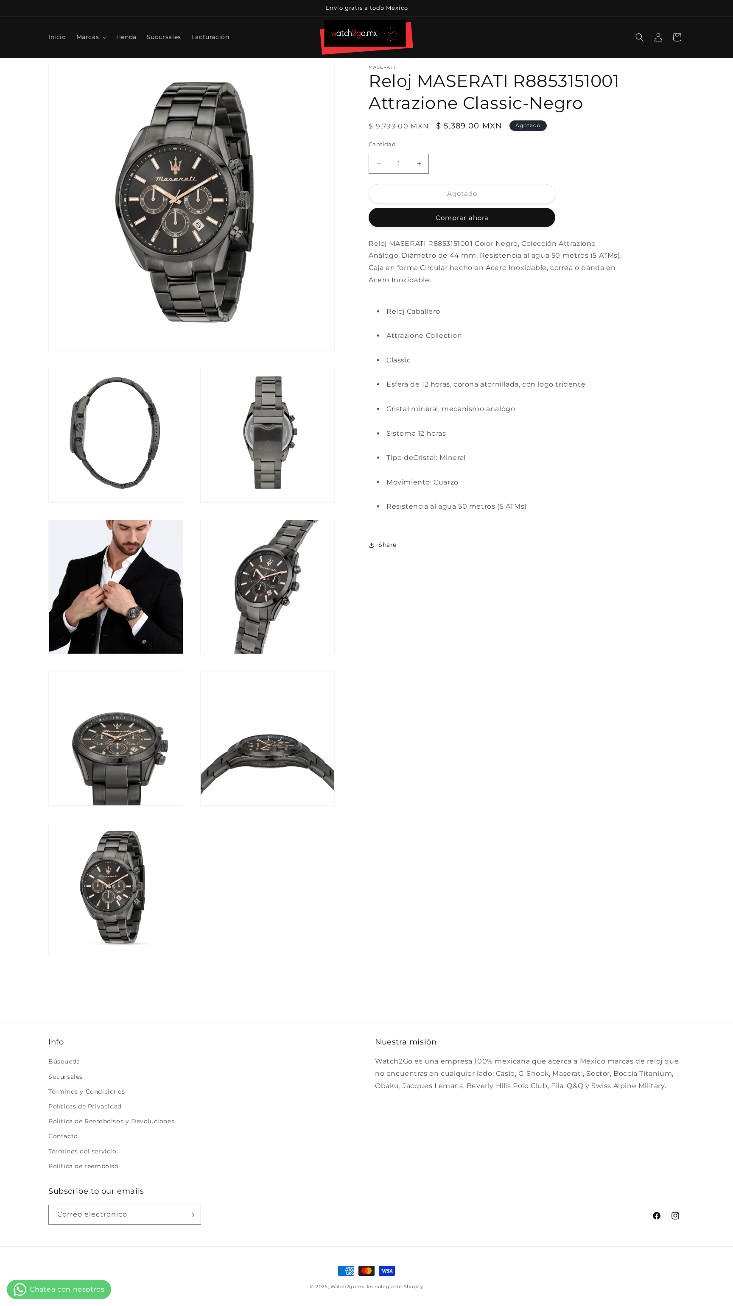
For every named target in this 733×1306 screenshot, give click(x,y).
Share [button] (387, 545)
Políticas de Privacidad (85, 1106)
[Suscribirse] (191, 1215)
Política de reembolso (83, 1166)
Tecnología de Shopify (394, 1286)
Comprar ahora (462, 218)
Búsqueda (64, 1062)
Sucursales (65, 1076)
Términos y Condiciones (86, 1091)
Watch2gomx (347, 1286)
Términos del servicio (82, 1151)
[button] (91, 37)
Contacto (63, 1136)
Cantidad (382, 144)
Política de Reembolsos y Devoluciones (111, 1121)
